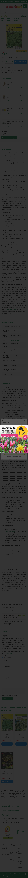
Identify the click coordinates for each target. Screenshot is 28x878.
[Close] (26, 427)
